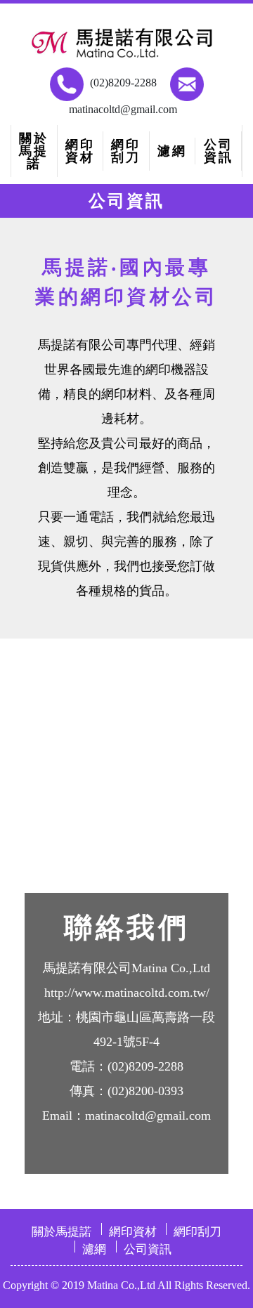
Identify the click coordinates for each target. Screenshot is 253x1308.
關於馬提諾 (33, 151)
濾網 (172, 151)
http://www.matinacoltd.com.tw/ (126, 993)
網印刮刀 (126, 151)
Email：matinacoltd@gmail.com (126, 1115)
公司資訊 (218, 151)
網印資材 (80, 151)
